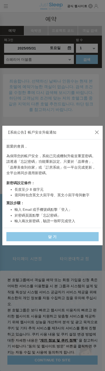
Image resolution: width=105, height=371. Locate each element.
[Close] (97, 132)
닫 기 (52, 237)
